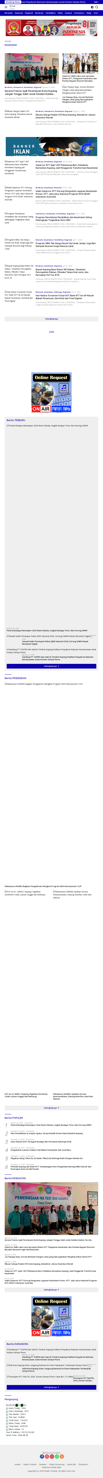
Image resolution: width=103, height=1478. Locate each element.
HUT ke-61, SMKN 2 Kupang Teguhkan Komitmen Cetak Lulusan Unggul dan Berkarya (26, 1095)
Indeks (18, 1464)
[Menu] (6, 7)
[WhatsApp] (57, 1456)
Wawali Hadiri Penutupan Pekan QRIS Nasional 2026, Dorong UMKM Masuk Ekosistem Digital (55, 642)
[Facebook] (42, 1456)
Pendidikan (61, 213)
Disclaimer (83, 1464)
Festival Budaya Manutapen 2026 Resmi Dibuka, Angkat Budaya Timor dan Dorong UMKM (47, 630)
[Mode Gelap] (92, 7)
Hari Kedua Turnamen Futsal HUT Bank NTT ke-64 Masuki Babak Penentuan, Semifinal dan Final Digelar (65, 297)
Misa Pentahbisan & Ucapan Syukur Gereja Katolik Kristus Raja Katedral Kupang (47, 1133)
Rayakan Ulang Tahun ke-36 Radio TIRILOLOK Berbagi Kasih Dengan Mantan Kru (47, 1158)
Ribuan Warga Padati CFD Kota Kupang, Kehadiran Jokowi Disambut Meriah (39, 1264)
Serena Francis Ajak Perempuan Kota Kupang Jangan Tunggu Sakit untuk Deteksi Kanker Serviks (31, 94)
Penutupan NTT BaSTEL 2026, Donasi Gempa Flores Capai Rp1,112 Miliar (84, 1379)
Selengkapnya (51, 319)
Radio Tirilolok (29, 1464)
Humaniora (18, 87)
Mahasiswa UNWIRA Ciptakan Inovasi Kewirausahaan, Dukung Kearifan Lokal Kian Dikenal (73, 1096)
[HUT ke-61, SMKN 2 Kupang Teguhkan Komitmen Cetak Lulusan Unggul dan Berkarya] (27, 991)
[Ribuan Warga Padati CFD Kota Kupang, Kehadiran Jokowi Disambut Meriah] (19, 121)
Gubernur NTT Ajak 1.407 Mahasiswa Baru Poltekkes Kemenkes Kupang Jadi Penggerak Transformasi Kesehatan (67, 166)
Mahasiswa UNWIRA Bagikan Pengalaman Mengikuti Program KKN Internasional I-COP (43, 886)
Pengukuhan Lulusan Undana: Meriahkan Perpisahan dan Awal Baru (41, 1150)
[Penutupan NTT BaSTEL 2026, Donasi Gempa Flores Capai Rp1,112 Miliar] (40, 1376)
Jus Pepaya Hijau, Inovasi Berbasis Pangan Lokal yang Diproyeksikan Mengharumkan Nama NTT (77, 99)
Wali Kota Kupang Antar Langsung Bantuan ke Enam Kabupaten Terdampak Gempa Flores (56, 1369)
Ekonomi (39, 240)
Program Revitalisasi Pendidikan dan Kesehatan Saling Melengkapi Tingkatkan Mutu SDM (64, 218)
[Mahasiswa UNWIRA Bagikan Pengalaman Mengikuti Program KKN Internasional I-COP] (51, 783)
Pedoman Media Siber (52, 1467)
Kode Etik (71, 1464)
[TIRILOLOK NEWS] (12, 7)
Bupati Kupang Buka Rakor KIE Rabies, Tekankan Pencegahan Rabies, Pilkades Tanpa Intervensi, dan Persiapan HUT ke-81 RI (62, 272)
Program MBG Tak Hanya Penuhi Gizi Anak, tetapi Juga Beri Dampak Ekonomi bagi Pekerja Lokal (66, 244)
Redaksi (42, 1464)
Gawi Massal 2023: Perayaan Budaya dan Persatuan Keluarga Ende (41, 1142)
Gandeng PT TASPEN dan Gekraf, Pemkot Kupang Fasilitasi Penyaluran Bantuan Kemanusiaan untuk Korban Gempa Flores (57, 658)
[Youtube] (52, 1456)
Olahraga (58, 292)
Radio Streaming (56, 1464)
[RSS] (62, 1456)
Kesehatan (28, 87)
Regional (37, 87)
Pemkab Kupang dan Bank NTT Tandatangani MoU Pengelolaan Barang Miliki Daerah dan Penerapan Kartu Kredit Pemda (51, 1167)
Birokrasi (8, 87)
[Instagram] (47, 1456)
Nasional (58, 187)
